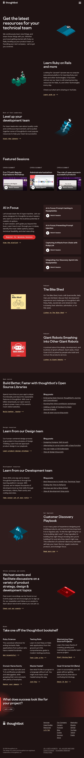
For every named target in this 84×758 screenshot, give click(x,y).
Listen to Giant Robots (53, 360)
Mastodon (73, 722)
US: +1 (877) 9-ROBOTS (50, 748)
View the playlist (10, 243)
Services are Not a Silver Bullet (55, 488)
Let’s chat (9, 709)
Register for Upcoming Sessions (19, 237)
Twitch (72, 732)
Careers (60, 725)
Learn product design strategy (16, 451)
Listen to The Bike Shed (53, 313)
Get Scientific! (9, 655)
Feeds (72, 735)
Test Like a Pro (36, 658)
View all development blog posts (56, 491)
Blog (58, 730)
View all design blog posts (53, 452)
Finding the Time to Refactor (54, 485)
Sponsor (60, 735)
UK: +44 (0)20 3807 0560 (66, 748)
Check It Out (62, 682)
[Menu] (80, 3)
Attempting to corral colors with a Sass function (62, 445)
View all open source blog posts (55, 413)
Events (59, 732)
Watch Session (14, 187)
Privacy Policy (47, 752)
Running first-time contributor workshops (59, 404)
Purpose (60, 727)
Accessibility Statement (63, 750)
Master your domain (11, 684)
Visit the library (10, 139)
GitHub (72, 727)
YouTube (73, 730)
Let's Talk (46, 730)
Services (46, 722)
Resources (47, 727)
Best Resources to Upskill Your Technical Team (61, 481)
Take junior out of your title (16, 498)
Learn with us (49, 95)
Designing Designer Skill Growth (55, 442)
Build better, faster (12, 412)
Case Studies (47, 725)
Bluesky (73, 725)
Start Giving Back (64, 657)
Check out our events (12, 608)
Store (59, 738)
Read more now (49, 551)
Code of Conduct (48, 750)
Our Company (62, 722)
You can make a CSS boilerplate (56, 449)
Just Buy (33, 682)
